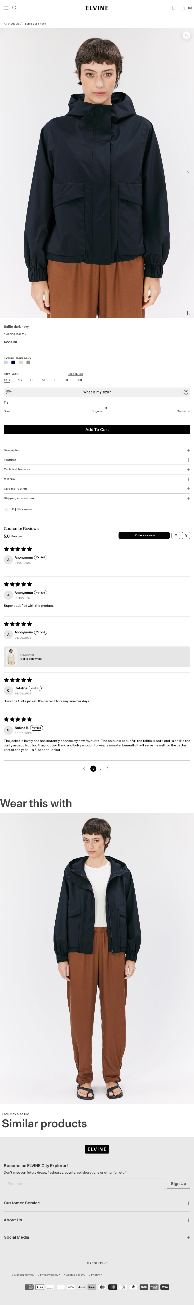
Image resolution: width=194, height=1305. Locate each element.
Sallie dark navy (35, 24)
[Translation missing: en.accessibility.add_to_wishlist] (188, 313)
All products (11, 24)
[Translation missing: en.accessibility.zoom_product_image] (186, 35)
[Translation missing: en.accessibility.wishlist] (174, 8)
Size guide (75, 374)
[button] (11, 656)
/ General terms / (23, 1275)
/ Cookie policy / (74, 1275)
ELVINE (102, 1263)
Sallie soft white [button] (31, 659)
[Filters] (176, 535)
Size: (43, 374)
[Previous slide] (7, 173)
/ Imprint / (95, 1275)
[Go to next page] (108, 769)
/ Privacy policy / (49, 1275)
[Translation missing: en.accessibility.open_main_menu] (6, 8)
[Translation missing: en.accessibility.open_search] (14, 8)
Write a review (144, 535)
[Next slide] (186, 173)
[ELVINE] (97, 8)
